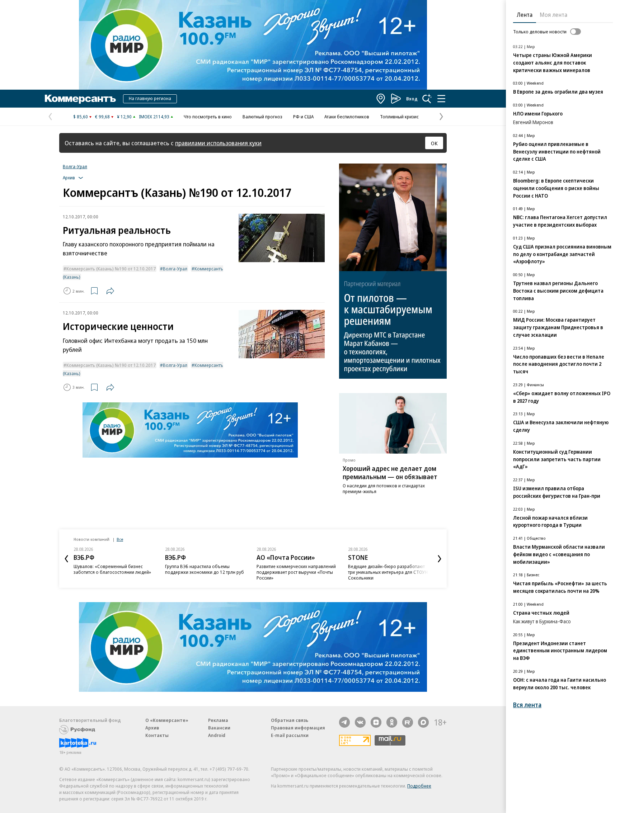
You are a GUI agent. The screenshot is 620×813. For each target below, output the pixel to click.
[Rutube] (407, 722)
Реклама (218, 720)
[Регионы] (381, 98)
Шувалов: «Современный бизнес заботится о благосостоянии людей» (112, 569)
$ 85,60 (80, 116)
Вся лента (527, 705)
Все (120, 539)
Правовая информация (298, 727)
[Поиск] (427, 98)
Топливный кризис (399, 116)
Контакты (157, 735)
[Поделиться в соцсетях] (110, 291)
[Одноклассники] (391, 722)
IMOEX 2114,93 (154, 116)
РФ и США (303, 116)
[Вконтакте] (360, 722)
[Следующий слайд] (439, 559)
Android (216, 735)
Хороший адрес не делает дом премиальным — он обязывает (390, 472)
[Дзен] (376, 722)
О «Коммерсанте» (166, 720)
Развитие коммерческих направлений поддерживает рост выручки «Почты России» (296, 572)
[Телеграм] (344, 722)
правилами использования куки (218, 143)
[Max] (423, 722)
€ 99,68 (102, 116)
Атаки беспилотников (346, 116)
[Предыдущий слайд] (66, 559)
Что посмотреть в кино (208, 116)
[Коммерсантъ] (80, 99)
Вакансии (219, 727)
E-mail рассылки (290, 735)
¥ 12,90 (124, 116)
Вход (412, 98)
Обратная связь (289, 720)
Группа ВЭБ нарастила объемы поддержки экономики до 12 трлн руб (204, 569)
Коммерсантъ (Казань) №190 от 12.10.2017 (111, 268)
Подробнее (419, 786)
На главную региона (150, 98)
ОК (434, 143)
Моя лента (553, 15)
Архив (152, 727)
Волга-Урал (75, 166)
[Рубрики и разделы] (441, 98)
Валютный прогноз (262, 116)
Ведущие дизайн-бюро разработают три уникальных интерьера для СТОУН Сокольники (388, 572)
